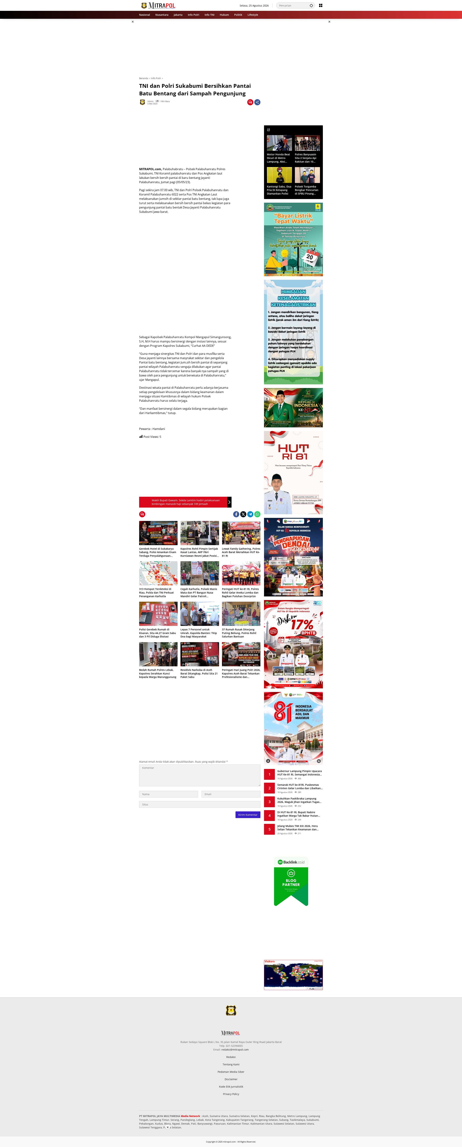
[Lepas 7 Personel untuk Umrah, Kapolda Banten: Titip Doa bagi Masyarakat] (199, 614)
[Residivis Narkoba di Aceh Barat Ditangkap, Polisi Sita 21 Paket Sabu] (199, 654)
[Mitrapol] (158, 5)
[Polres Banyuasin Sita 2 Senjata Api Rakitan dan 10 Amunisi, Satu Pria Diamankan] (307, 143)
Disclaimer (231, 1079)
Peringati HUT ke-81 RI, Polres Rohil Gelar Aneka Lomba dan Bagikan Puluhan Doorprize (240, 592)
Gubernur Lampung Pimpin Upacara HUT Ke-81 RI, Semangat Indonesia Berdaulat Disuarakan (299, 772)
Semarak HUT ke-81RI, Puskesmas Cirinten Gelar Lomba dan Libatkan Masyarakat (299, 786)
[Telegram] (250, 514)
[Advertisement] (120, 73)
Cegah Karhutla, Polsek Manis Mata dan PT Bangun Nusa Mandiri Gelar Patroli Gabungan (198, 592)
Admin (150, 101)
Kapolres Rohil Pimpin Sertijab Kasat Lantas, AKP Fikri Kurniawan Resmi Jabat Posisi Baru (199, 552)
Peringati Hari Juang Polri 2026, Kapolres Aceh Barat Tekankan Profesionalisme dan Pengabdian (241, 673)
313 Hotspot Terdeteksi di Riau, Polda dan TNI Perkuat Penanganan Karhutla (156, 592)
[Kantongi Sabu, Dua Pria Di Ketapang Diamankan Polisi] (279, 175)
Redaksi (231, 1057)
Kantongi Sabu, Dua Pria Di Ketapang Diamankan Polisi (279, 190)
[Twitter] (243, 514)
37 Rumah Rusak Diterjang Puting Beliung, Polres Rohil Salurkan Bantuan (239, 633)
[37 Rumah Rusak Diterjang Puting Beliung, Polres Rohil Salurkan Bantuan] (241, 614)
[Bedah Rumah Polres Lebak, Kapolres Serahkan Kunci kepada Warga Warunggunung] (158, 654)
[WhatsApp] (257, 514)
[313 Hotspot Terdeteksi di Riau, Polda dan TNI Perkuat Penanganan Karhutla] (158, 573)
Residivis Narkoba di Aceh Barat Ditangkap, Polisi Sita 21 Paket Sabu (199, 673)
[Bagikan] (257, 102)
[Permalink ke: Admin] (143, 102)
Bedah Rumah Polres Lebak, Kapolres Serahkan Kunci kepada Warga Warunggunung (157, 673)
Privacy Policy (231, 1094)
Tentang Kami (231, 1064)
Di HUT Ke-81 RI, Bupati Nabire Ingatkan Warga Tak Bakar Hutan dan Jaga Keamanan (297, 814)
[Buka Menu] (321, 5)
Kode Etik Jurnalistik (231, 1086)
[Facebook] (236, 514)
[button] (311, 5)
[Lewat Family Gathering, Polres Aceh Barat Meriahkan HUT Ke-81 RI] (241, 533)
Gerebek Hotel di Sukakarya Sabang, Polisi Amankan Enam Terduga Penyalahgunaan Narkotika (157, 552)
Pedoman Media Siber (231, 1071)
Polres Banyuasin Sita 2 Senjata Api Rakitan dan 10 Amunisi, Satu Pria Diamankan (306, 158)
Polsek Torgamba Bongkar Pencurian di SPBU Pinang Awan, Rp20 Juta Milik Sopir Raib (306, 190)
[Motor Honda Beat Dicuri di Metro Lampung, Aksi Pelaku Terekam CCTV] (279, 143)
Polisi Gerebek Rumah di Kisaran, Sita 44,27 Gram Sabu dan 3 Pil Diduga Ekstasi (157, 633)
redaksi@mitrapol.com (235, 1049)
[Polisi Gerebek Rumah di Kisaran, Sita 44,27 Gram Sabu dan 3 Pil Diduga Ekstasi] (158, 614)
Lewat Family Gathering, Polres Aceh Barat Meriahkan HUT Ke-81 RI (241, 552)
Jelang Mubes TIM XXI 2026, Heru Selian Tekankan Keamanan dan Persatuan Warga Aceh (297, 827)
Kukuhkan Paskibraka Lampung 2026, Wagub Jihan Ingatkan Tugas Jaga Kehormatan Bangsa (298, 800)
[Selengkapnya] (268, 129)
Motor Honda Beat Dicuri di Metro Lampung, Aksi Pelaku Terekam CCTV (278, 158)
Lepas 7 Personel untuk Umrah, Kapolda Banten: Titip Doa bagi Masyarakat (198, 633)
